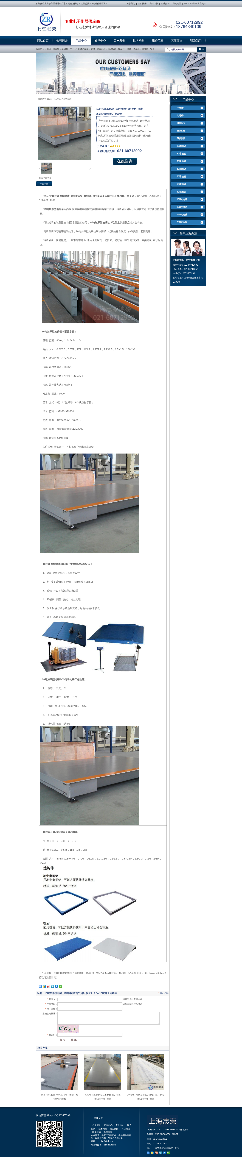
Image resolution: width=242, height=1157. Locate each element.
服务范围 (157, 40)
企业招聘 (165, 3)
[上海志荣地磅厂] (46, 22)
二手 (72, 49)
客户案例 (119, 40)
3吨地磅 (181, 130)
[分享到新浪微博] (48, 986)
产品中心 (81, 40)
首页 (49, 99)
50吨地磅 (181, 176)
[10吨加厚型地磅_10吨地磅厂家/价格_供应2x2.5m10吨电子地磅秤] (46, 173)
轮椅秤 (121, 49)
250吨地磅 (182, 222)
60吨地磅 (181, 184)
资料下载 (154, 3)
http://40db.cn (106, 1141)
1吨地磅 (181, 123)
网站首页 (43, 40)
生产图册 (142, 3)
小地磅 (180, 108)
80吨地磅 (181, 191)
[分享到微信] (60, 986)
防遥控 (145, 49)
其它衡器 (176, 40)
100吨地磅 (182, 199)
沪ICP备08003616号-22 (166, 1134)
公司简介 (62, 40)
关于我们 (130, 3)
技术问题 (138, 40)
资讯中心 (100, 40)
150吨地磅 (182, 214)
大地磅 (180, 115)
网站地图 (177, 3)
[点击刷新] (68, 1029)
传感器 (136, 49)
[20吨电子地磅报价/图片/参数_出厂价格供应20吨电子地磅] (145, 1090)
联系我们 (196, 40)
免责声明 (108, 1132)
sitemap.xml (110, 1145)
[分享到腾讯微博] (52, 986)
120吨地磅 (182, 207)
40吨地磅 (181, 169)
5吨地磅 (181, 138)
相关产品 (42, 1047)
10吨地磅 (66, 99)
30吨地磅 (181, 161)
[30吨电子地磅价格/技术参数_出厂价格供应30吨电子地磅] (102, 1090)
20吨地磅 (181, 153)
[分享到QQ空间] (44, 986)
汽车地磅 (101, 49)
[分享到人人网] (56, 986)
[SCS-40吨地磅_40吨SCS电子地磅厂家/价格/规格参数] (59, 1090)
